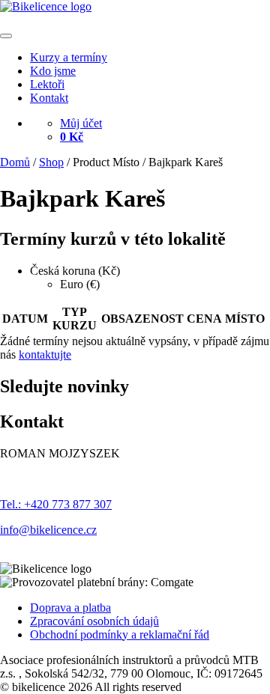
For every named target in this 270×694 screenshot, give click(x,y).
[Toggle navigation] (6, 36)
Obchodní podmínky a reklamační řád (119, 634)
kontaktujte (45, 354)
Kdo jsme (53, 70)
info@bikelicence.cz (48, 529)
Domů (15, 162)
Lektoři (47, 84)
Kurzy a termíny (68, 57)
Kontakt (49, 97)
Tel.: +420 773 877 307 (56, 504)
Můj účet (81, 123)
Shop (51, 162)
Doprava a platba (70, 607)
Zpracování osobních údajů (94, 621)
